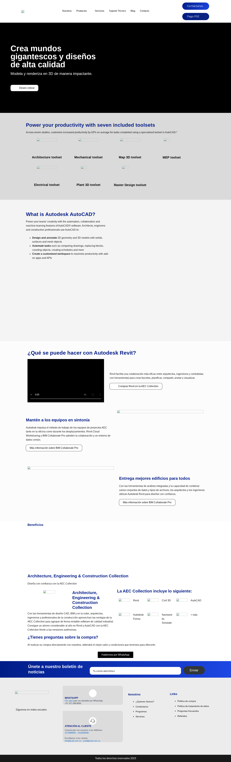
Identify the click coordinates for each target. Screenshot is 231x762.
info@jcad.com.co (73, 741)
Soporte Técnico (117, 10)
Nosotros (67, 10)
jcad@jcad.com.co (91, 741)
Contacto (144, 10)
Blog (133, 10)
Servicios (99, 10)
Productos (81, 10)
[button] (120, 237)
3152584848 (83, 733)
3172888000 (70, 733)
